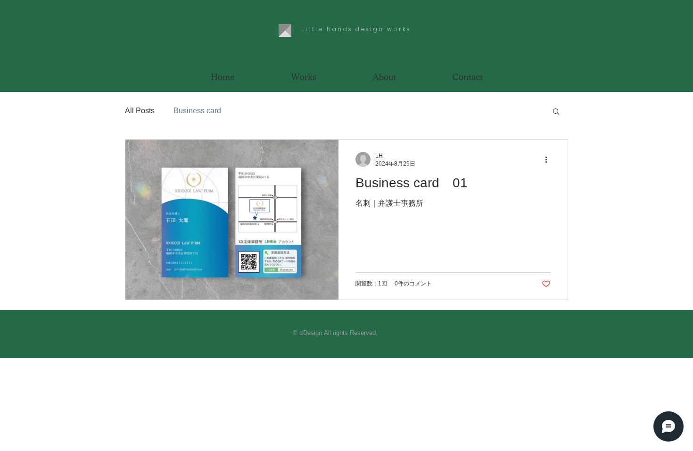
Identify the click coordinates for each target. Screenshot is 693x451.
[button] (556, 112)
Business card (197, 111)
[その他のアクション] (549, 159)
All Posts (140, 111)
